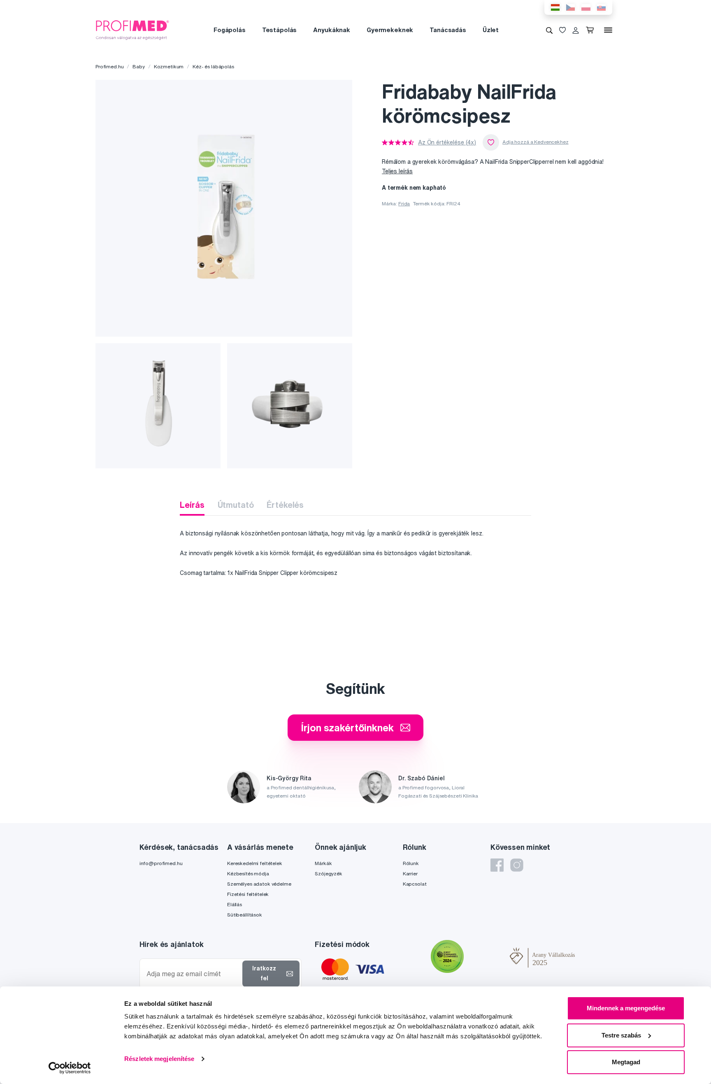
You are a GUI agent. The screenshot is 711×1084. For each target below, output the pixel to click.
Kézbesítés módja (248, 873)
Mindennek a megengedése (626, 1008)
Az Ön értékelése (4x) (447, 142)
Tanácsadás (448, 30)
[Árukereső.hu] (486, 957)
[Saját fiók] (576, 30)
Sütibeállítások (244, 914)
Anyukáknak (331, 30)
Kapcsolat (415, 883)
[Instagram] (516, 865)
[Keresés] (549, 30)
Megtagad (626, 1061)
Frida (404, 203)
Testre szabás (621, 1035)
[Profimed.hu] (132, 30)
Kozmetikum (169, 66)
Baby (138, 66)
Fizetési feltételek (248, 894)
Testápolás (279, 30)
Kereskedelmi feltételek (254, 863)
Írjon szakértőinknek (347, 728)
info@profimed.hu (161, 863)
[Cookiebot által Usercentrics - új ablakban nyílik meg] (70, 1068)
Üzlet (491, 30)
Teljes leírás (397, 171)
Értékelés (285, 504)
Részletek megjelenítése (159, 1058)
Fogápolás (230, 30)
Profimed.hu (109, 66)
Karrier (410, 873)
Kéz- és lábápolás (213, 66)
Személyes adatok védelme (259, 883)
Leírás (192, 504)
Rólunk (411, 863)
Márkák (323, 863)
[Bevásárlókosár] (591, 30)
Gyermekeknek (390, 30)
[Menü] (608, 30)
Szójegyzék (328, 873)
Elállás (234, 904)
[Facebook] (497, 865)
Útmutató (236, 504)
